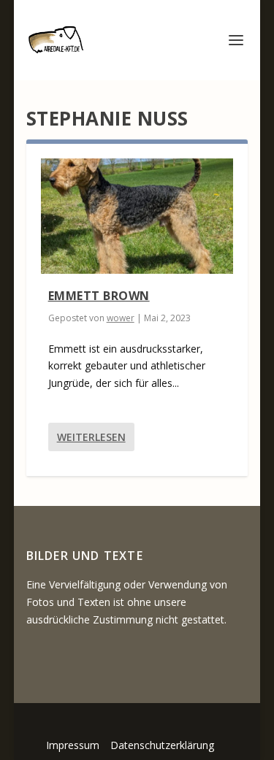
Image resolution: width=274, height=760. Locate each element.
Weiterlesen (91, 437)
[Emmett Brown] (137, 216)
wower (120, 318)
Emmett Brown (99, 296)
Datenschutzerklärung (162, 745)
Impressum (72, 745)
